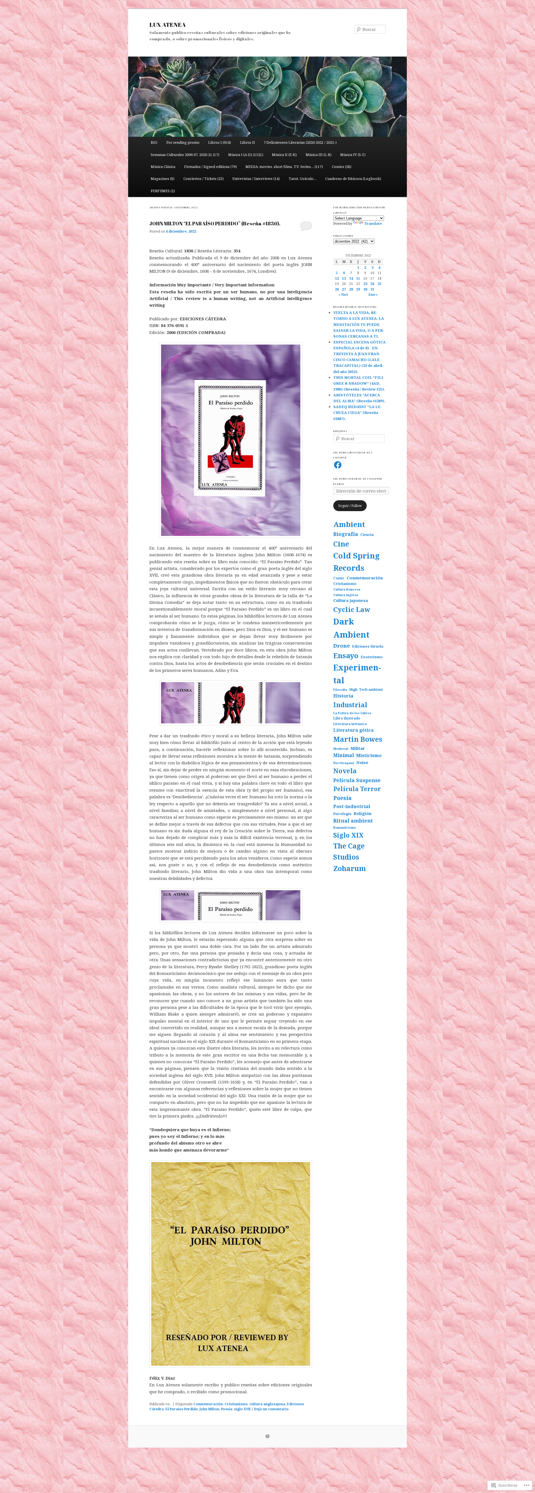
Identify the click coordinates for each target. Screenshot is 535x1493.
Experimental (357, 673)
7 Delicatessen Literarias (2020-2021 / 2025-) (300, 142)
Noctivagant (343, 763)
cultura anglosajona (267, 1404)
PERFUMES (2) (163, 190)
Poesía (226, 1409)
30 (365, 289)
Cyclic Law (351, 609)
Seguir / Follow (350, 505)
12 (337, 278)
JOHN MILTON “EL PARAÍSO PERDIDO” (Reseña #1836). (214, 223)
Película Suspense (357, 780)
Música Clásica (163, 166)
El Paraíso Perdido (182, 1409)
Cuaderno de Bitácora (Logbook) (353, 178)
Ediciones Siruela (367, 646)
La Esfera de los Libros (352, 713)
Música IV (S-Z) (353, 154)
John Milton (209, 1409)
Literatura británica (350, 724)
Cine (341, 543)
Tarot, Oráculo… (303, 178)
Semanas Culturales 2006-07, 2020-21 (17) (185, 154)
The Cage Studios (349, 851)
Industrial (350, 704)
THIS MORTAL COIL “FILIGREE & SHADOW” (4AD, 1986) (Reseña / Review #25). (359, 383)
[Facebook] (337, 464)
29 (358, 289)
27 (344, 289)
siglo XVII (242, 1409)
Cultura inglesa (345, 595)
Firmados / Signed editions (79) (210, 166)
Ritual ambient (353, 820)
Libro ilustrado (346, 718)
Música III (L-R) (319, 154)
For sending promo (183, 142)
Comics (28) (341, 166)
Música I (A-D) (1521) (245, 154)
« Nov (343, 294)
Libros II (247, 142)
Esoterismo (372, 656)
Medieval (340, 748)
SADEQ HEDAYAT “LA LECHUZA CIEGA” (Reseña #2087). (357, 412)
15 (358, 278)
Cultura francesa (346, 589)
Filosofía (340, 690)
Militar (358, 748)
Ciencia (367, 534)
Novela (345, 771)
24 (372, 283)
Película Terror (357, 789)
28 (351, 289)
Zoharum (349, 868)
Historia (343, 695)
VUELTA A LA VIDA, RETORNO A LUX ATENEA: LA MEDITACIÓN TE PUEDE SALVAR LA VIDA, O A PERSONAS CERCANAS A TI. (358, 324)
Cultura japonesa (350, 600)
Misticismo (368, 755)
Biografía (345, 534)
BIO (154, 142)
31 (372, 289)
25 (379, 283)
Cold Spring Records (356, 561)
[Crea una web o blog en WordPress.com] (267, 1436)
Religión (362, 813)
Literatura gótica (353, 730)
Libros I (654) (219, 142)
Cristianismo (236, 1404)
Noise (362, 762)
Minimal (343, 755)
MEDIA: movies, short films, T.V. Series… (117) (284, 166)
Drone (341, 645)
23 (365, 283)
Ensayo (345, 655)
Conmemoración (208, 1404)
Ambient (349, 524)
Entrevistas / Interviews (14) (256, 178)
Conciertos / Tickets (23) (203, 178)
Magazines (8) (162, 178)
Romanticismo (344, 827)
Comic (338, 578)
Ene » (373, 294)
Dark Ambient (351, 628)
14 (351, 278)
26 (337, 289)
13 (344, 278)
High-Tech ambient (366, 689)
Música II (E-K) (284, 154)
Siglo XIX (348, 835)
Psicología (342, 813)
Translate (373, 223)
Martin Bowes (357, 739)
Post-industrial (351, 806)
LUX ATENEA (167, 24)
